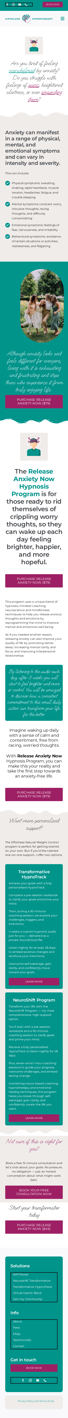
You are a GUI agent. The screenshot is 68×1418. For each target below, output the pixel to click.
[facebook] (7, 4)
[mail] (19, 4)
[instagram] (13, 4)
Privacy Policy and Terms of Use (36, 1401)
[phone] (26, 4)
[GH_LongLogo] (29, 15)
